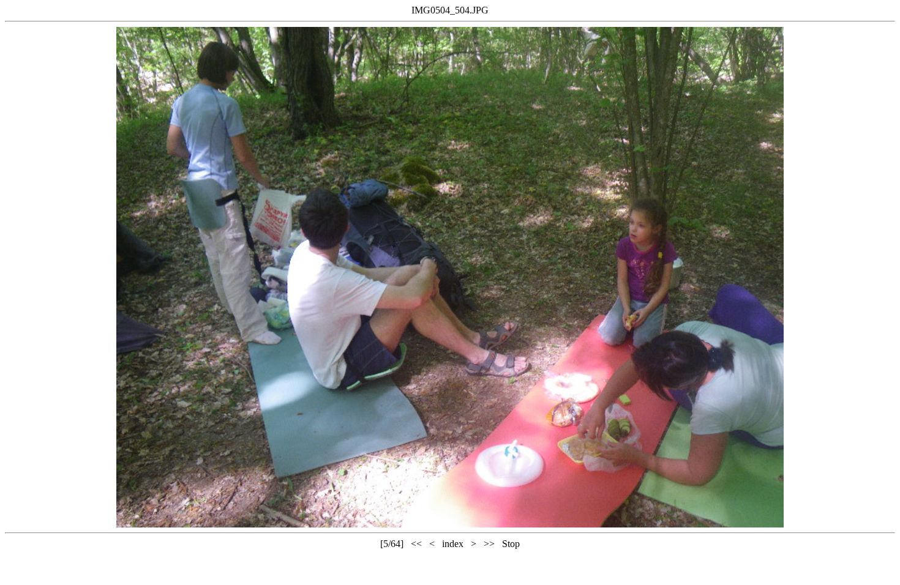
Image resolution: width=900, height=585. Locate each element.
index (452, 543)
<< (416, 543)
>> (489, 543)
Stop (511, 543)
